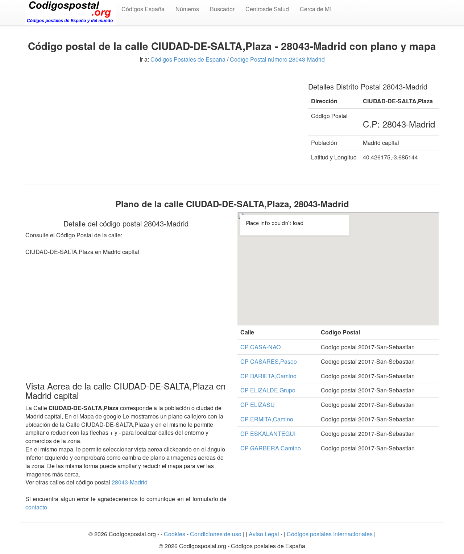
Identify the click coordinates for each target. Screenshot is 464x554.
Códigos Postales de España (187, 59)
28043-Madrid (130, 482)
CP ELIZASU (257, 404)
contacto (36, 507)
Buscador (222, 9)
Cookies (175, 534)
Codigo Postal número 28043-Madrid (277, 59)
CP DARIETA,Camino (268, 376)
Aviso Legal (265, 534)
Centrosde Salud (267, 9)
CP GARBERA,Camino (270, 448)
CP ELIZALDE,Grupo (267, 390)
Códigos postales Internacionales (330, 534)
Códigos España (143, 9)
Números (187, 9)
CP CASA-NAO (260, 347)
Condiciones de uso (215, 534)
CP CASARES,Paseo (268, 361)
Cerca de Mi (315, 9)
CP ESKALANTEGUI (267, 433)
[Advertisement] (161, 126)
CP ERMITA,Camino (266, 419)
